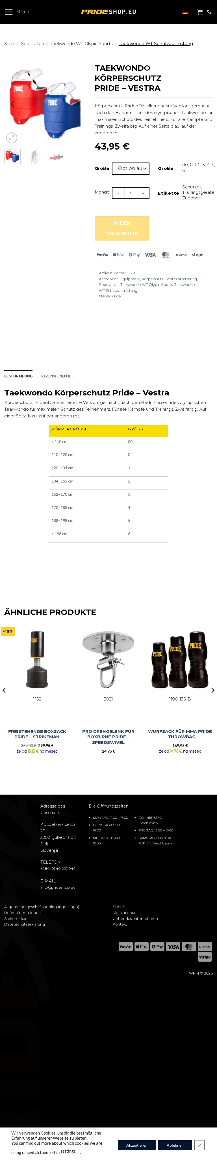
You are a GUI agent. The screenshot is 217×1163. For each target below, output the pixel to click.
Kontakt (120, 924)
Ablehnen (175, 1145)
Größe (101, 168)
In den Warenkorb (122, 228)
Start (9, 43)
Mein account (125, 912)
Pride (116, 296)
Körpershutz (153, 279)
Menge (102, 192)
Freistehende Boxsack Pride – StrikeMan (37, 734)
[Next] (77, 104)
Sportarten (32, 43)
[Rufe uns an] (209, 11)
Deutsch (187, 11)
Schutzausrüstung (181, 279)
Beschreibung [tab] (18, 376)
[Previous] (13, 104)
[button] (19, 12)
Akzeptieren (136, 1145)
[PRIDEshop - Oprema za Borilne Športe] (108, 12)
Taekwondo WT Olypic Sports (81, 43)
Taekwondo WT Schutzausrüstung (156, 43)
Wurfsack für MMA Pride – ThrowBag (180, 734)
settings (68, 1150)
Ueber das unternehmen (135, 918)
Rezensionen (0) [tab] (57, 376)
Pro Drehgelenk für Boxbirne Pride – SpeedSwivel (108, 737)
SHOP (118, 906)
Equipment (130, 279)
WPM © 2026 (201, 973)
